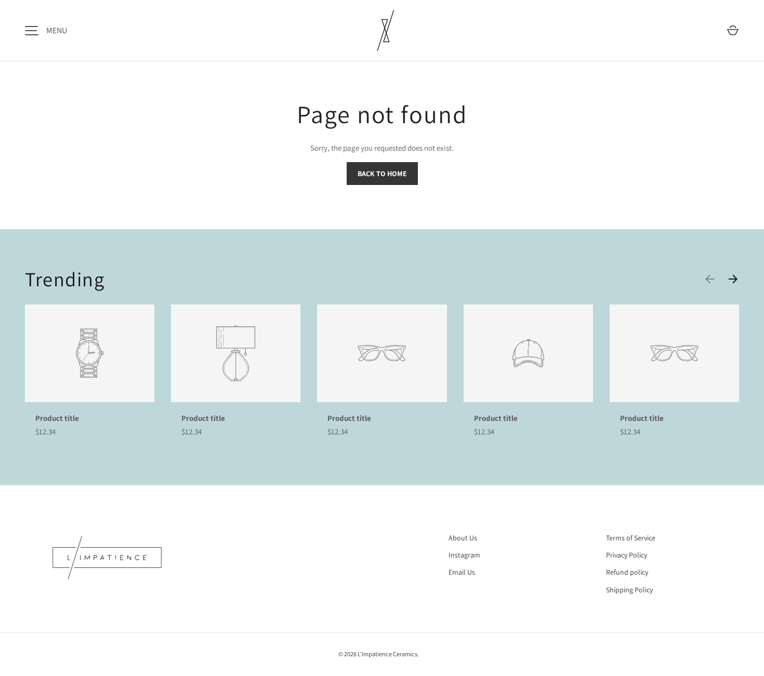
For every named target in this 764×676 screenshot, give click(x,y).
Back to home (382, 173)
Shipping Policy (629, 589)
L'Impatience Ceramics (387, 654)
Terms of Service (630, 537)
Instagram (464, 555)
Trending (64, 279)
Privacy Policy (626, 555)
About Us (463, 537)
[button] (732, 30)
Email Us (462, 572)
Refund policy (627, 572)
